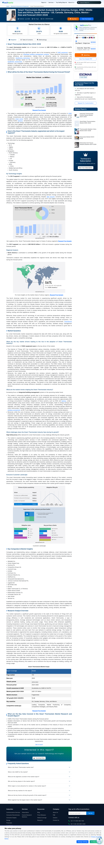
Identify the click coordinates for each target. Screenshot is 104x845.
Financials (9, 823)
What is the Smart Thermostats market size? (21, 767)
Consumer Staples (11, 817)
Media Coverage (41, 817)
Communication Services (13, 812)
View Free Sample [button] (86, 19)
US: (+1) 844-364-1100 (77, 821)
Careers (55, 817)
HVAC (70, 113)
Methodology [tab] (43, 39)
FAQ (54, 815)
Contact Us (56, 820)
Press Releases (41, 815)
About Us (55, 812)
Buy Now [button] (74, 19)
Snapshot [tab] (13, 39)
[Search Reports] (78, 2)
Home (7, 6)
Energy (8, 820)
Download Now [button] (40, 758)
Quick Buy (86, 55)
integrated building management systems (36, 54)
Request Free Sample (39, 110)
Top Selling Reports (61, 2)
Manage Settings (82, 841)
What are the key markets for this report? (20, 790)
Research (40, 820)
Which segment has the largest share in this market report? (25, 800)
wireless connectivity (14, 410)
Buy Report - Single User (83, 43)
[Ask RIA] (99, 840)
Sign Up (90, 813)
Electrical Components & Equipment (20, 6)
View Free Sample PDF (85, 59)
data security (51, 196)
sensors (20, 120)
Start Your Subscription (85, 167)
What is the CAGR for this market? (18, 772)
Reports (43, 2)
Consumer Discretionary (13, 815)
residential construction (15, 61)
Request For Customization (85, 103)
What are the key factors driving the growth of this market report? (27, 795)
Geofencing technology (23, 58)
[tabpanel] (39, 394)
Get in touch (39, 744)
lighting (64, 401)
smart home (19, 119)
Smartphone (68, 321)
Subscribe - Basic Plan (83, 48)
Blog (38, 812)
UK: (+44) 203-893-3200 (77, 824)
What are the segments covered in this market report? (23, 776)
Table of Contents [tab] (27, 39)
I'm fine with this (95, 841)
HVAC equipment (62, 52)
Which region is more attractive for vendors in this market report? (27, 786)
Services (50, 2)
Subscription (25, 812)
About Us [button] (71, 2)
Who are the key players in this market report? (21, 781)
